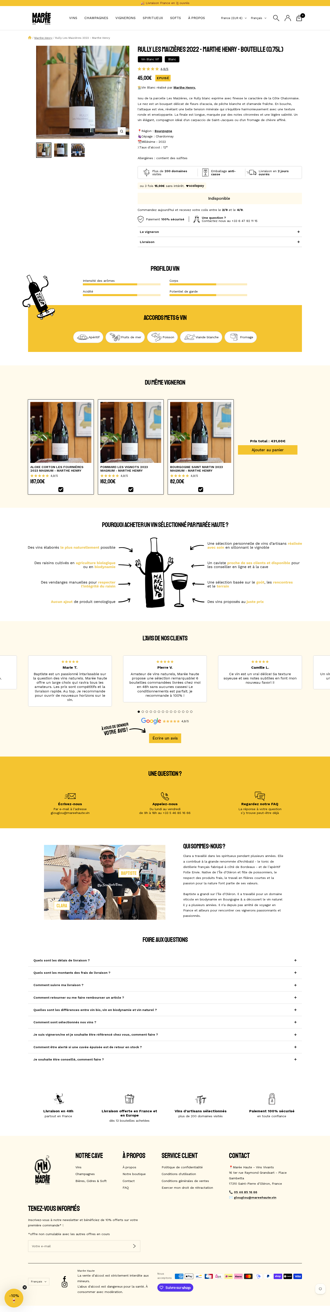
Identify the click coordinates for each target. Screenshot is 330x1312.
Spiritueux (153, 18)
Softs (175, 18)
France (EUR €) (231, 18)
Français (256, 18)
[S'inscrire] (134, 1246)
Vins (73, 18)
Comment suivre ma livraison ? (58, 985)
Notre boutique (134, 1174)
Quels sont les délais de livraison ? (61, 960)
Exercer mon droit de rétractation (187, 1187)
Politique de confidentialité (182, 1167)
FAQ (126, 1187)
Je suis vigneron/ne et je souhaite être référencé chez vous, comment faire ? (95, 1034)
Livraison (147, 242)
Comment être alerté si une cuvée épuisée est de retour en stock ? (87, 1047)
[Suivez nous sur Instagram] (64, 1284)
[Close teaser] (24, 1287)
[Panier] (299, 18)
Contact (129, 1181)
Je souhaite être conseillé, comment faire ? (68, 1059)
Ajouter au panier (268, 450)
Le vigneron (149, 232)
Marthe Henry (43, 37)
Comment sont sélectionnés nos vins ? (64, 1022)
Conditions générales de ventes (185, 1181)
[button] (139, 712)
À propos (196, 18)
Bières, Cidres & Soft (91, 1181)
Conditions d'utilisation (179, 1174)
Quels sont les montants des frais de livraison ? (71, 972)
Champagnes (96, 18)
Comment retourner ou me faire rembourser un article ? (78, 997)
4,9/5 (164, 68)
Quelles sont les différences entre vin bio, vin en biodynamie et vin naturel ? (95, 1010)
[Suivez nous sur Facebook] (64, 1279)
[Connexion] (288, 18)
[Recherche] (276, 18)
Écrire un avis (165, 738)
